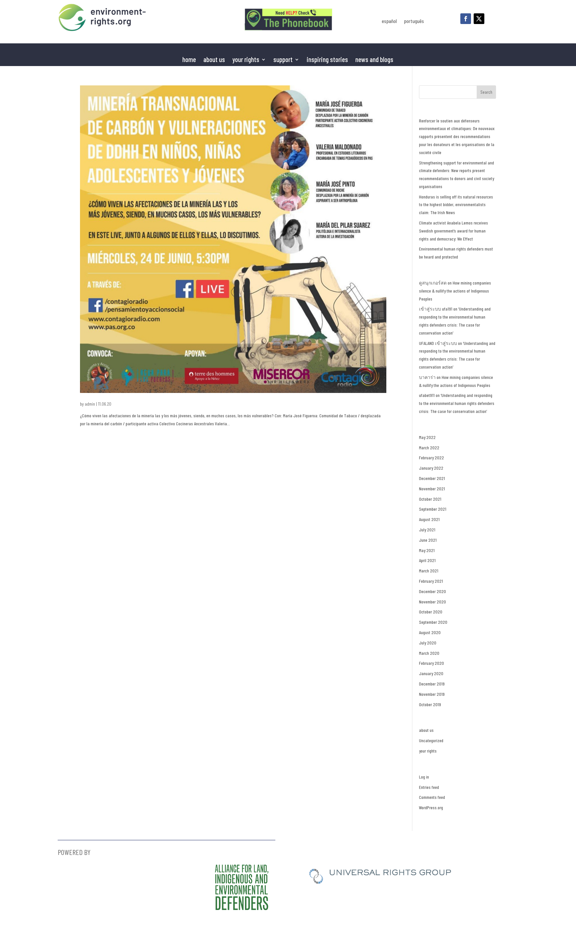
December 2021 (432, 478)
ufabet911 (427, 395)
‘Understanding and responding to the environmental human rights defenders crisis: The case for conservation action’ (456, 403)
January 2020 (431, 673)
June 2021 (428, 540)
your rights (428, 751)
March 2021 (428, 570)
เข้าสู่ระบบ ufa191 (435, 309)
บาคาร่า (427, 377)
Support (283, 60)
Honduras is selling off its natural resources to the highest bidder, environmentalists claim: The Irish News (456, 204)
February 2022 (431, 457)
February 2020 (431, 663)
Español (389, 21)
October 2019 (430, 704)
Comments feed (432, 797)
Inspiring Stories (327, 60)
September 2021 (432, 509)
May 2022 (427, 437)
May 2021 (427, 550)
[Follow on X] (479, 18)
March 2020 (429, 653)
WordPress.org (431, 807)
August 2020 (430, 632)
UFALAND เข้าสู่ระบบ (438, 343)
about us (426, 730)
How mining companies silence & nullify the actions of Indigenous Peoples (455, 291)
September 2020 (433, 622)
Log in (424, 777)
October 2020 (430, 611)
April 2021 (427, 560)
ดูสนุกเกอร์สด (433, 283)
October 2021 (430, 499)
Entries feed (429, 787)
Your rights (245, 60)
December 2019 (432, 683)
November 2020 (432, 601)
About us (214, 60)
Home (189, 60)
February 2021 (431, 581)
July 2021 (427, 529)
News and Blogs (374, 60)
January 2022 (431, 468)
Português (414, 21)
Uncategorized (431, 740)
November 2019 (432, 694)
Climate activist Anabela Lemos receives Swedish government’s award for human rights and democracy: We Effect (453, 231)
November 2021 (432, 488)
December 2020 (432, 591)
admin (90, 404)
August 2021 (429, 519)
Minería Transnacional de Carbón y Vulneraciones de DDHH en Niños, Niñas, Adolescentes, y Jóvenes (164, 395)
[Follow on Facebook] (465, 18)
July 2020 (427, 642)
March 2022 (429, 447)
